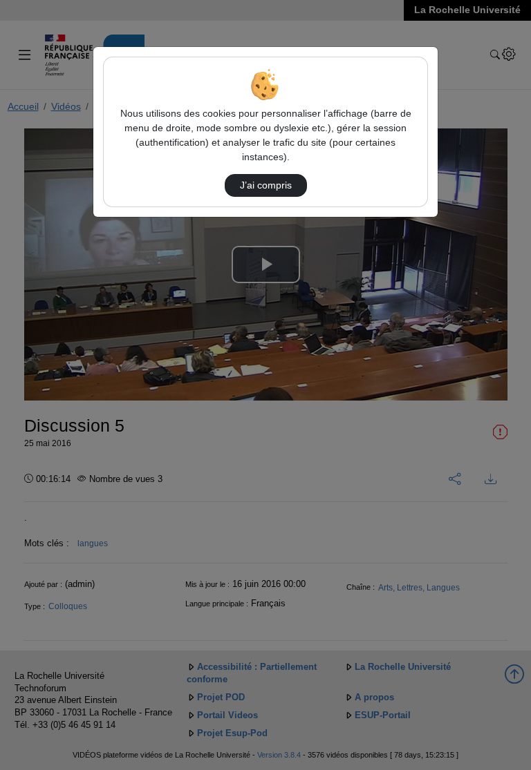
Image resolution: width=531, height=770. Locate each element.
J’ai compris (266, 185)
